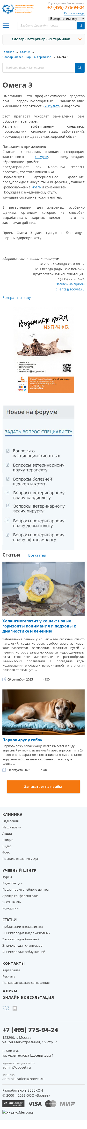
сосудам (41, 156)
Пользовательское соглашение (26, 982)
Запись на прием (70, 284)
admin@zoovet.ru (16, 1067)
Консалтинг (11, 908)
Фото (6, 852)
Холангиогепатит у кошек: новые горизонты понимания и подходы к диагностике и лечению (39, 626)
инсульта (52, 106)
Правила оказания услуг (20, 858)
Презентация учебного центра (25, 889)
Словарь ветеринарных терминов (41, 39)
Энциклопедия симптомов (22, 945)
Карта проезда (74, 13)
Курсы (7, 877)
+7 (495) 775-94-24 (66, 7)
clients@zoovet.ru (70, 289)
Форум (9, 991)
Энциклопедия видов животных (26, 933)
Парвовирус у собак (22, 740)
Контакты (13, 963)
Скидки (7, 840)
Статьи (9, 919)
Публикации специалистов (22, 926)
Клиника (12, 814)
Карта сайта (11, 970)
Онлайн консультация (28, 997)
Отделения (10, 821)
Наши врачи (11, 827)
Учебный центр (19, 870)
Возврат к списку (16, 297)
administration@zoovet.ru (23, 1078)
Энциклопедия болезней (20, 939)
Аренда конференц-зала (20, 896)
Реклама (8, 976)
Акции (7, 833)
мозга (36, 187)
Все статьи (37, 555)
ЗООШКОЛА (11, 902)
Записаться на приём (43, 786)
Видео (7, 846)
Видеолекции (12, 883)
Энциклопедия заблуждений (23, 952)
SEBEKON (35, 1090)
